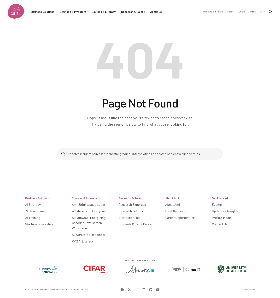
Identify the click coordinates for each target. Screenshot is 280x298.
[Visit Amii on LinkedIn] (143, 289)
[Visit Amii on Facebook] (122, 289)
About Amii (172, 198)
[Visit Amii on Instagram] (136, 289)
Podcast (230, 12)
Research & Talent (131, 198)
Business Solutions (37, 198)
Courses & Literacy (84, 198)
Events (241, 12)
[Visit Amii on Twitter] (129, 289)
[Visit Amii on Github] (150, 289)
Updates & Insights (213, 12)
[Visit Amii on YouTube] (157, 289)
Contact (252, 12)
